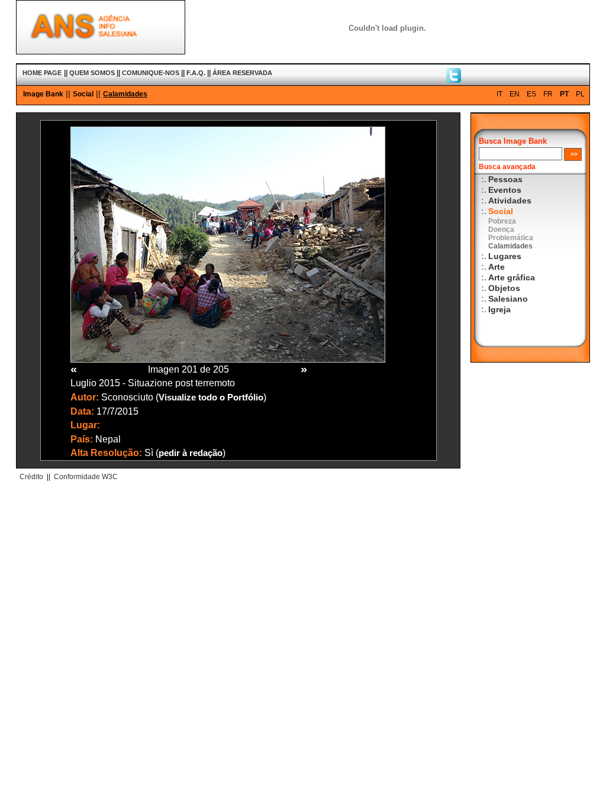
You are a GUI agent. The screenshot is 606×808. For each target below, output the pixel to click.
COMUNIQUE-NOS (150, 72)
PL (580, 94)
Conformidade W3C (86, 476)
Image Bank (43, 94)
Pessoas (505, 179)
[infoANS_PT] (453, 80)
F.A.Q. (195, 72)
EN (515, 94)
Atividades (509, 200)
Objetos (504, 288)
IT (499, 94)
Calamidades (125, 94)
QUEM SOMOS (92, 72)
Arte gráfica (511, 277)
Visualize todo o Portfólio (211, 397)
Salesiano (508, 299)
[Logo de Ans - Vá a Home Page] (100, 51)
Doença (501, 229)
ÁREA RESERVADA (242, 72)
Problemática (510, 238)
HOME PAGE (42, 72)
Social (83, 94)
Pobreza (502, 221)
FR (548, 94)
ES (531, 94)
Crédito (31, 476)
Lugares (504, 256)
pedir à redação (191, 453)
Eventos (504, 190)
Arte (496, 267)
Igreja (499, 309)
